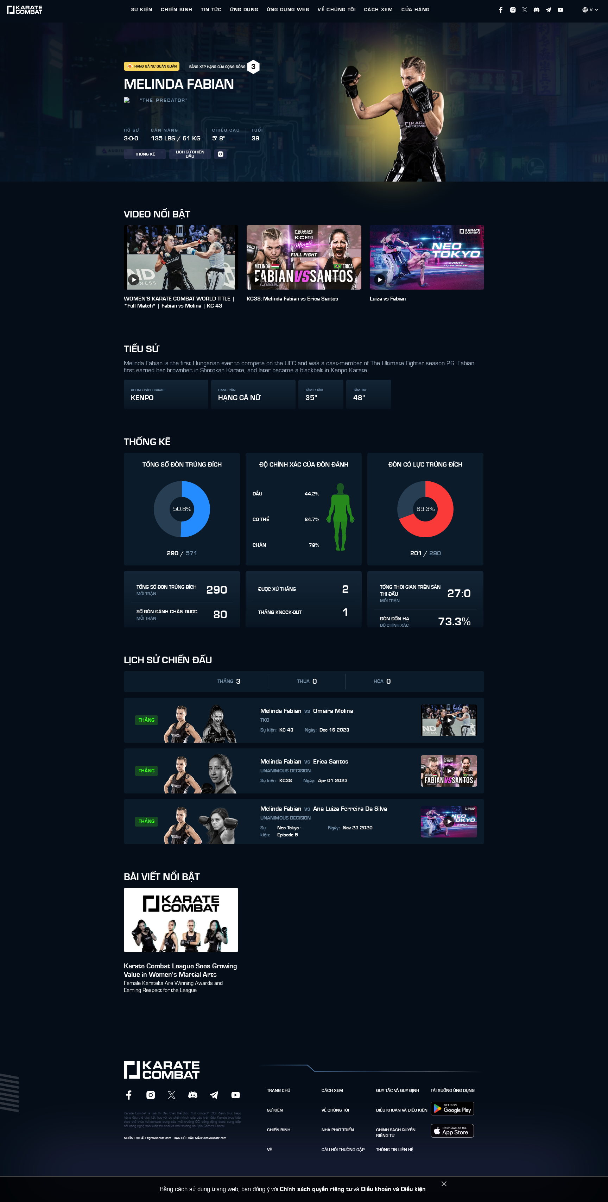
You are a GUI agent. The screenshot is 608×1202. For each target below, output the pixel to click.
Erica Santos (330, 762)
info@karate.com (214, 1138)
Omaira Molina (333, 711)
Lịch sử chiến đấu (190, 154)
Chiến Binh (278, 1130)
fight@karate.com (159, 1138)
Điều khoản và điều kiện (402, 1110)
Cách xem (332, 1090)
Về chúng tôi (335, 1110)
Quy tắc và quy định (397, 1090)
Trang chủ (278, 1090)
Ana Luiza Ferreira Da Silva (350, 809)
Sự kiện (275, 1110)
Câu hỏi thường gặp (343, 1149)
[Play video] (133, 279)
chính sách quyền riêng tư (396, 1133)
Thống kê (145, 154)
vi (592, 9)
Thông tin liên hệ (394, 1149)
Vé (269, 1149)
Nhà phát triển (338, 1130)
